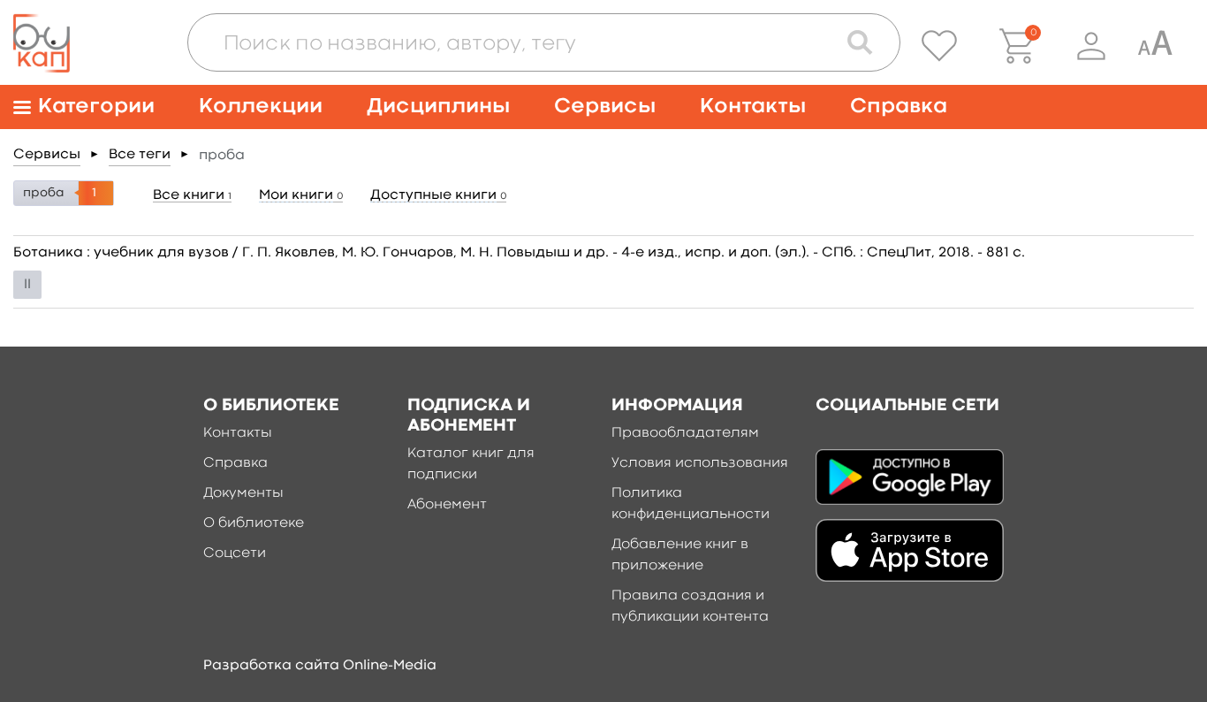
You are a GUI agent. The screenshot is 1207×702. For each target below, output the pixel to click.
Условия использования (699, 463)
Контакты (753, 106)
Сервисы (605, 106)
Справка (898, 106)
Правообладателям (685, 433)
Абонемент (447, 505)
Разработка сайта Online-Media (319, 666)
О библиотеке (253, 523)
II (27, 285)
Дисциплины (438, 106)
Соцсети (234, 553)
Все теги (140, 155)
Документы (243, 493)
